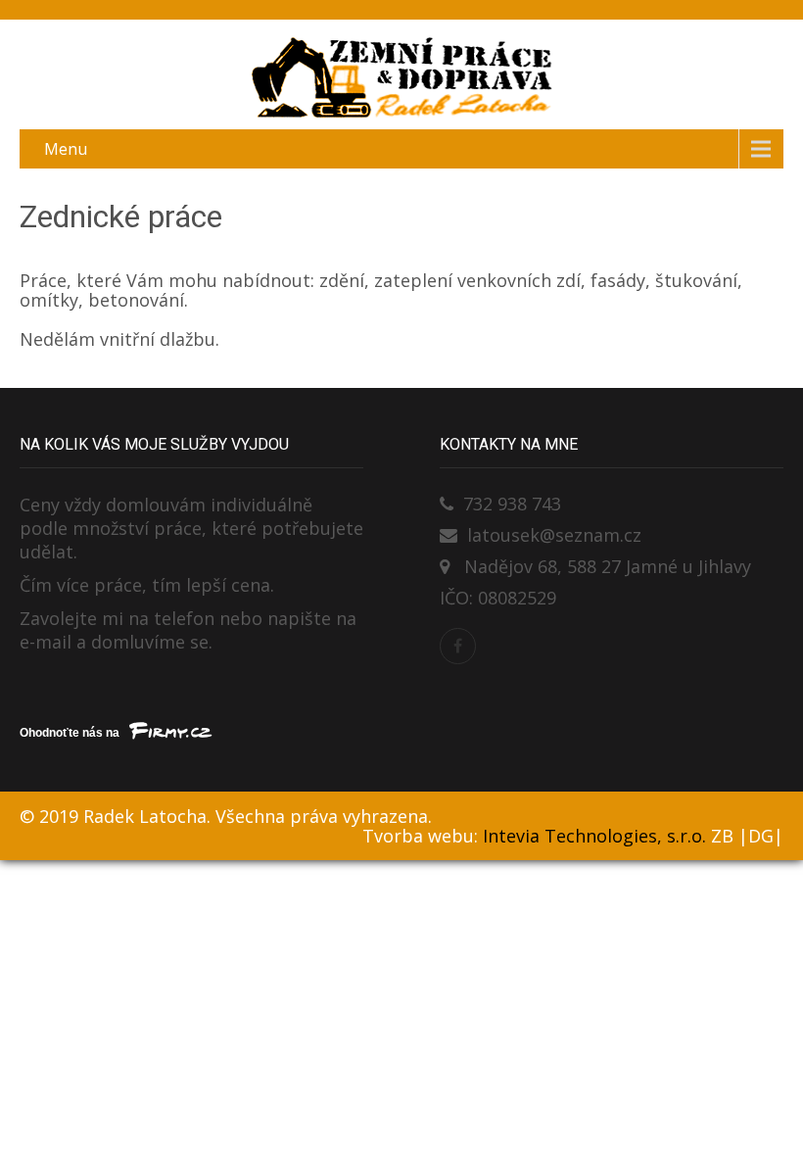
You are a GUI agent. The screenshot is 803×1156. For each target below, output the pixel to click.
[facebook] (458, 646)
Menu (65, 149)
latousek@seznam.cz (554, 535)
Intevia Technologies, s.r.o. (594, 835)
